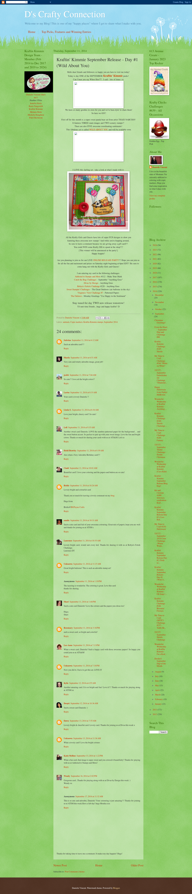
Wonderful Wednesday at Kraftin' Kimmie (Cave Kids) (160, 466)
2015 (155, 286)
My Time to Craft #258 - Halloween (160, 526)
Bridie (66, 485)
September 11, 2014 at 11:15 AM (87, 563)
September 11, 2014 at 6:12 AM (85, 340)
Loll (65, 427)
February (159, 699)
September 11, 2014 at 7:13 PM (86, 645)
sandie (66, 520)
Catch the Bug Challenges (85, 279)
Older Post (137, 865)
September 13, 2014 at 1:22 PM (90, 755)
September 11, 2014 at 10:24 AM (84, 485)
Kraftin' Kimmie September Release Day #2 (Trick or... (160, 556)
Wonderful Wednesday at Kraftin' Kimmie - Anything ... (160, 404)
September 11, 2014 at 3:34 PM (87, 627)
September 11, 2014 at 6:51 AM (84, 357)
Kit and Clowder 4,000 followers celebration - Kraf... (160, 496)
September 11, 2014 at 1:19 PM (88, 581)
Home (31, 32)
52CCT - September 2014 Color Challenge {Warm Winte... (160, 539)
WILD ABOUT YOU (98, 129)
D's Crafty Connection (64, 14)
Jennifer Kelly (36, 103)
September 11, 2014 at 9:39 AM (90, 450)
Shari (66, 601)
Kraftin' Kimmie (113, 76)
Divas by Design (91, 282)
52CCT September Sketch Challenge (160, 636)
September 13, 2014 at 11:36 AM (87, 738)
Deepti (67, 703)
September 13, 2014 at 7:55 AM (83, 720)
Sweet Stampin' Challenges (78, 289)
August (158, 671)
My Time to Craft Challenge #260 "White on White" (160, 360)
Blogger (116, 887)
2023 (155, 249)
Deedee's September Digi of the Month (160, 662)
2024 (155, 245)
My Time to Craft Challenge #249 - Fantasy (159, 435)
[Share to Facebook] (105, 317)
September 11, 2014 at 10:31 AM (84, 520)
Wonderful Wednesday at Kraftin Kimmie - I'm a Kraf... (160, 649)
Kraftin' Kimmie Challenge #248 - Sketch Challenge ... (160, 419)
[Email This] (96, 317)
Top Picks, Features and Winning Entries (66, 32)
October (158, 309)
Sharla (67, 357)
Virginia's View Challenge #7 (91, 292)
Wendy (67, 776)
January (158, 703)
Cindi (66, 468)
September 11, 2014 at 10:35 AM (86, 540)
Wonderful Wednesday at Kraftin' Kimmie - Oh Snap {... (160, 589)
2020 (155, 263)
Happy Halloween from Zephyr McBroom (160, 391)
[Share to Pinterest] (108, 317)
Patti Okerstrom (36, 117)
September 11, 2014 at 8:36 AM (85, 409)
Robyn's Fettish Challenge (88, 286)
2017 (155, 277)
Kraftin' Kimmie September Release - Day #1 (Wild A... (160, 573)
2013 (155, 709)
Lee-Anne (68, 645)
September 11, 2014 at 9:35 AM (81, 427)
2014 (155, 291)
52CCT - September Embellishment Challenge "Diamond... (160, 376)
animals (66, 322)
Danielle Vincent (159, 167)
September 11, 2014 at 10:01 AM (83, 468)
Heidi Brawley (70, 450)
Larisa (66, 392)
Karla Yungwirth (36, 106)
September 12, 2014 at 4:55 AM (82, 683)
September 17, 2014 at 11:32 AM (89, 796)
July (157, 676)
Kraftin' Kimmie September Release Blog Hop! (161, 480)
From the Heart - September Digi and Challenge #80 (160, 332)
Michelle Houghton (36, 114)
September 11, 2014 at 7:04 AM (83, 375)
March (158, 694)
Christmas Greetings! (160, 321)
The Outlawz (76, 296)
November (159, 302)
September (159, 313)
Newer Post (60, 865)
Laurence (68, 540)
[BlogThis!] (99, 317)
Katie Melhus (70, 755)
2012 (155, 714)
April (157, 690)
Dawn (66, 720)
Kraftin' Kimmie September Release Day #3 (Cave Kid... (160, 513)
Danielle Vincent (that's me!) (36, 96)
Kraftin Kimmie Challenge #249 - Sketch (159, 346)
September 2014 (111, 322)
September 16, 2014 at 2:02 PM (84, 775)
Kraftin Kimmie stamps (93, 322)
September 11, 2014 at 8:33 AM (83, 392)
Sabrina (67, 340)
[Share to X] (102, 317)
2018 (155, 272)
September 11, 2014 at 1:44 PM (83, 601)
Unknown (68, 563)
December (159, 294)
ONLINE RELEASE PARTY (106, 260)
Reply (66, 348)
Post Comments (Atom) (75, 871)
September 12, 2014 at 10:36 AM (84, 703)
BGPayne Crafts (77, 507)
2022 (155, 254)
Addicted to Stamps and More (87, 276)
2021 (155, 258)
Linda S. (67, 409)
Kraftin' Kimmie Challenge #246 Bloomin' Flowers (159, 604)
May (157, 685)
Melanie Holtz (36, 111)
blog (112, 495)
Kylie (66, 683)
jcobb (66, 375)
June (157, 680)
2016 (155, 281)
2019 (155, 268)
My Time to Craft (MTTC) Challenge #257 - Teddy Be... (160, 621)
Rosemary (68, 627)
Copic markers (76, 322)
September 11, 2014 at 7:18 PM (86, 665)
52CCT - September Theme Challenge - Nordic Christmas (160, 450)
